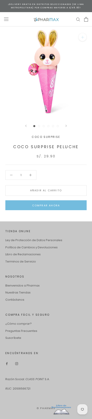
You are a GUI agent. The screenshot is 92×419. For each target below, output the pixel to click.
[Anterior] (26, 126)
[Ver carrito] (86, 19)
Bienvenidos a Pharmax (22, 285)
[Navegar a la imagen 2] (39, 126)
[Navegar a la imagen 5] (53, 126)
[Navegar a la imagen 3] (44, 126)
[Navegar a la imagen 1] (34, 126)
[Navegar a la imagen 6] (58, 126)
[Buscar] (78, 19)
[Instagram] (16, 363)
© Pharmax (46, 408)
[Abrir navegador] (6, 19)
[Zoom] (82, 37)
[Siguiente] (66, 126)
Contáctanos (14, 300)
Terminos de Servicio (20, 261)
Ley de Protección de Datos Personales (33, 240)
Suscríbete (13, 338)
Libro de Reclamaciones (23, 254)
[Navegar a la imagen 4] (48, 126)
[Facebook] (6, 363)
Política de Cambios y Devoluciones (31, 247)
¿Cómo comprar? (18, 324)
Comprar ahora (46, 205)
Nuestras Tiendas (18, 292)
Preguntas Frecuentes (21, 331)
